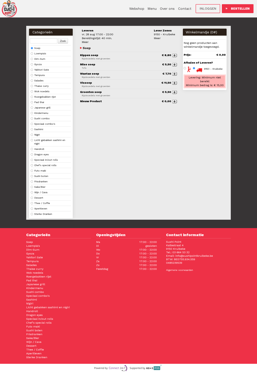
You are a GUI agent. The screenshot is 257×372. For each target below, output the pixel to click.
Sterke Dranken (43, 214)
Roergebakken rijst (45, 96)
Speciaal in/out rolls (46, 159)
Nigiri (37, 134)
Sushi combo (42, 118)
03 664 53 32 (181, 252)
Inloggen (208, 8)
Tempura (39, 75)
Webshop (136, 9)
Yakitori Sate (42, 69)
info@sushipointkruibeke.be (194, 255)
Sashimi (39, 129)
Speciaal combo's (44, 123)
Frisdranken (41, 181)
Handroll (39, 149)
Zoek (63, 41)
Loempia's (40, 53)
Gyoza (38, 64)
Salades (39, 80)
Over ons (167, 9)
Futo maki (40, 170)
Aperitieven (41, 208)
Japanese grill (42, 107)
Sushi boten (41, 176)
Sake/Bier (39, 186)
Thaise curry (41, 86)
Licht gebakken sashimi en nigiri (49, 142)
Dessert (38, 197)
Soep (37, 48)
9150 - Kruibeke (213, 68)
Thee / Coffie (42, 203)
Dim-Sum (40, 58)
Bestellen (240, 8)
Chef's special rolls (45, 165)
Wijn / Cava (40, 192)
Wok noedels (41, 91)
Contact (184, 9)
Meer (85, 42)
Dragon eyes (41, 154)
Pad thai (40, 102)
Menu (152, 9)
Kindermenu (41, 113)
